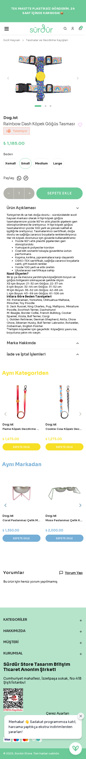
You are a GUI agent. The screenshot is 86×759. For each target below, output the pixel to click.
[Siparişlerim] (72, 28)
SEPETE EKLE (59, 193)
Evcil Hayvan (11, 40)
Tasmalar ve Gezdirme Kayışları (47, 40)
